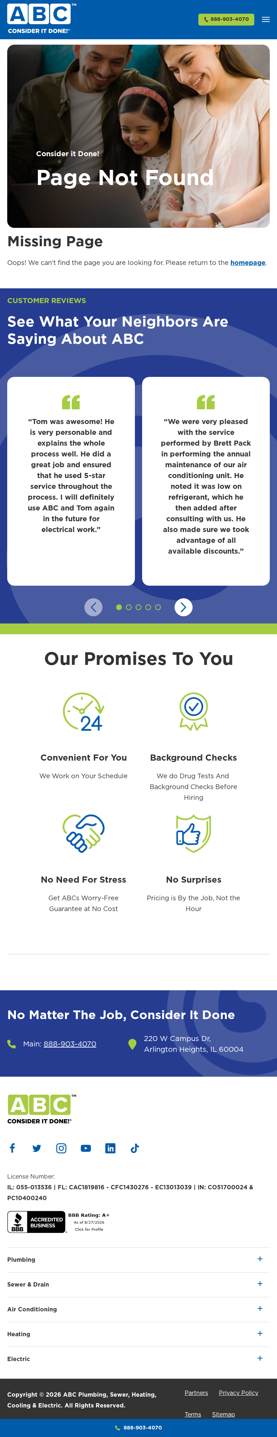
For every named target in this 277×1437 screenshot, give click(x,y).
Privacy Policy (238, 1393)
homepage (247, 263)
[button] (266, 19)
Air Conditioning (32, 1309)
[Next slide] (184, 607)
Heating (18, 1334)
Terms (193, 1415)
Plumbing (21, 1260)
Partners (196, 1393)
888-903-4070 (230, 19)
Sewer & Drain (28, 1285)
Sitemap (223, 1415)
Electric (18, 1359)
